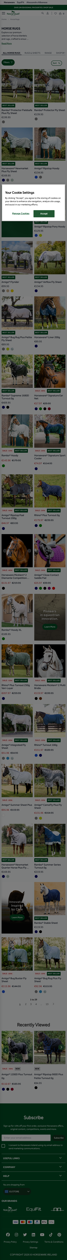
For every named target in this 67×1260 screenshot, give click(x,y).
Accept (44, 213)
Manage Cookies (20, 213)
